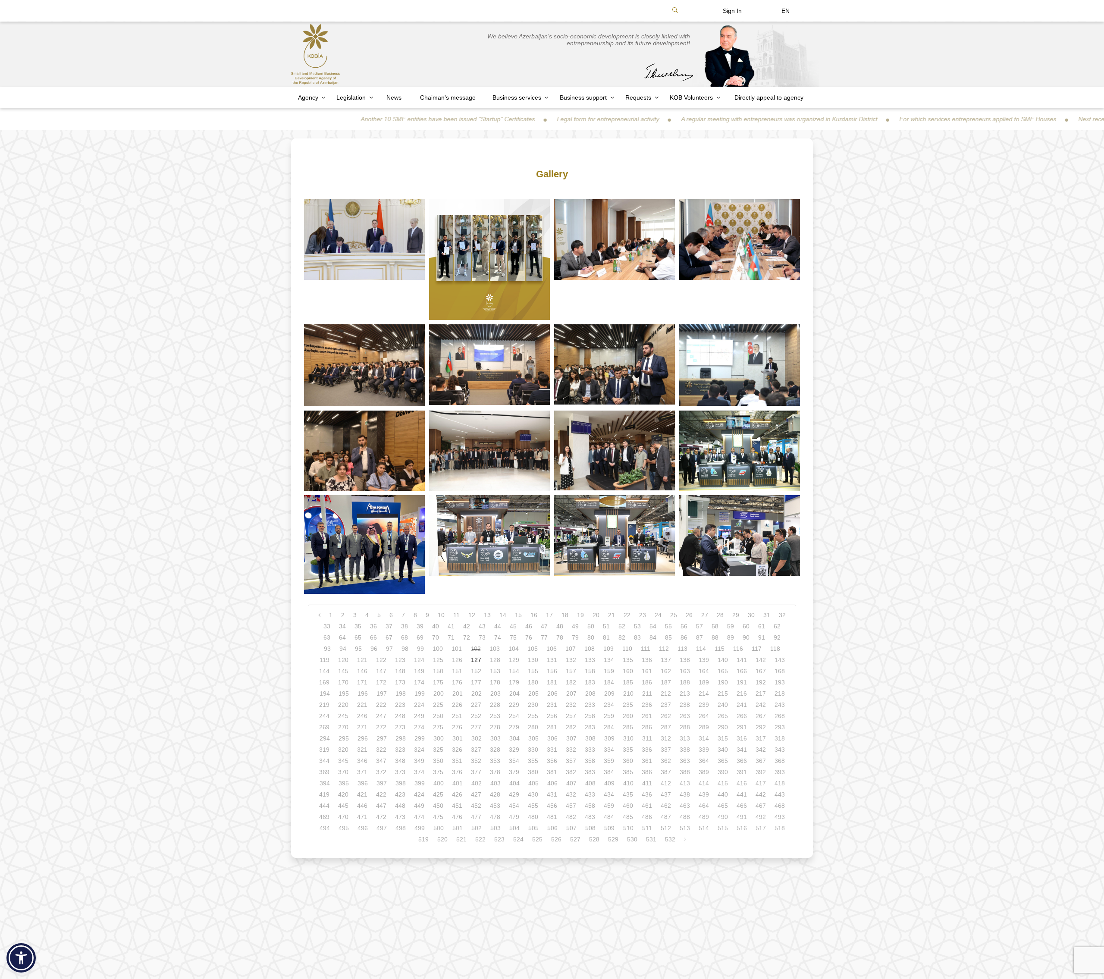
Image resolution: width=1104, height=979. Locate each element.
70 (435, 637)
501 (457, 828)
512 (666, 828)
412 (666, 783)
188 (685, 682)
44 (497, 626)
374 (419, 772)
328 (495, 749)
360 (628, 760)
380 (533, 772)
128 (495, 659)
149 (419, 671)
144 (324, 671)
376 (457, 772)
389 (704, 772)
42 (466, 626)
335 (628, 749)
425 (438, 794)
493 (780, 816)
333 (590, 749)
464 (704, 805)
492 (761, 816)
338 (685, 749)
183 (590, 682)
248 (400, 715)
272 (381, 727)
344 (324, 760)
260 (628, 715)
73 (482, 637)
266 (742, 715)
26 (689, 615)
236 (647, 704)
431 (552, 794)
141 (742, 659)
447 (381, 805)
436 (647, 794)
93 (327, 648)
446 (362, 805)
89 (730, 637)
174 (419, 682)
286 (647, 727)
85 (668, 637)
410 (628, 783)
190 (723, 682)
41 (451, 626)
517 (761, 828)
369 (324, 772)
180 (533, 682)
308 (590, 738)
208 (590, 693)
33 (326, 626)
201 (457, 693)
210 (628, 693)
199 (419, 693)
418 (780, 783)
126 (457, 659)
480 (533, 816)
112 (664, 648)
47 (544, 626)
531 (651, 839)
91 (761, 637)
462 (666, 805)
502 (476, 828)
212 (666, 693)
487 (666, 816)
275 (438, 727)
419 (324, 794)
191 (742, 682)
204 (514, 693)
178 (495, 682)
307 (571, 738)
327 (476, 749)
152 (476, 671)
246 (362, 715)
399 (419, 783)
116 (738, 648)
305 (533, 738)
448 (400, 805)
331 (552, 749)
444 (324, 805)
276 (457, 727)
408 (590, 783)
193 (780, 682)
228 (495, 704)
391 (742, 772)
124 (419, 659)
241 (742, 704)
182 (571, 682)
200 (438, 693)
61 (761, 626)
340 (723, 749)
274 (419, 727)
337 (666, 749)
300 (438, 738)
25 (673, 615)
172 (381, 682)
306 (552, 738)
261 (647, 715)
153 (495, 671)
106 (551, 648)
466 (742, 805)
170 (343, 682)
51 (606, 626)
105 (532, 648)
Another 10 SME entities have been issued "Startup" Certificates (381, 119)
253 (495, 715)
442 (761, 794)
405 (533, 783)
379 (514, 772)
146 (362, 671)
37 (389, 626)
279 (514, 727)
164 (704, 671)
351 (457, 760)
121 (362, 659)
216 (742, 693)
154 (514, 671)
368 (780, 760)
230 (533, 704)
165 (723, 671)
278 (495, 727)
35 (357, 626)
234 (609, 704)
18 (564, 615)
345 (343, 760)
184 (609, 682)
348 (400, 760)
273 (400, 727)
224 (419, 704)
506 (552, 828)
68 (404, 637)
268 (780, 715)
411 (647, 783)
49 (575, 626)
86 (684, 637)
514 (704, 828)
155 (533, 671)
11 (456, 615)
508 (590, 828)
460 (628, 805)
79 (575, 637)
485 (628, 816)
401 (457, 783)
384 (609, 772)
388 (685, 772)
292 (761, 727)
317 (761, 738)
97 (389, 648)
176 (457, 682)
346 (362, 760)
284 (609, 727)
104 (513, 648)
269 (324, 727)
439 (704, 794)
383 (590, 772)
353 (495, 760)
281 (552, 727)
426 (457, 794)
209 (609, 693)
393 (780, 772)
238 (685, 704)
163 (685, 671)
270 (343, 727)
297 (381, 738)
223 (400, 704)
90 (746, 637)
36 (373, 626)
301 (457, 738)
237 (666, 704)
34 (342, 626)
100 (438, 648)
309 (609, 738)
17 (549, 615)
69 (420, 637)
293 (780, 727)
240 (723, 704)
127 (476, 659)
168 (780, 671)
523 (499, 839)
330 (533, 749)
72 (466, 637)
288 (685, 727)
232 (571, 704)
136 (647, 659)
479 (514, 816)
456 (552, 805)
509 (609, 828)
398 (400, 783)
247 (381, 715)
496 (363, 828)
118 (775, 648)
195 (344, 693)
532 (670, 839)
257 (571, 715)
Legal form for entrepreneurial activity (541, 119)
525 (537, 839)
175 (438, 682)
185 (628, 682)
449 (419, 805)
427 (476, 794)
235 (628, 704)
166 (742, 671)
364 (704, 760)
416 (742, 783)
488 (685, 816)
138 (685, 659)
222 (381, 704)
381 (552, 772)
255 (533, 715)
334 (609, 749)
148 (400, 671)
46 (528, 626)
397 (381, 783)
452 (476, 805)
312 (666, 738)
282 (571, 727)
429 (514, 794)
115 (719, 648)
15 (518, 615)
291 (742, 727)
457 (571, 805)
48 (559, 626)
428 (495, 794)
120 (343, 659)
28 (720, 615)
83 (637, 637)
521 (461, 839)
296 (363, 738)
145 (343, 671)
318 (780, 738)
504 (514, 828)
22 (627, 615)
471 (362, 816)
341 (742, 749)
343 (780, 749)
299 (419, 738)
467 (761, 805)
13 (487, 615)
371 (362, 772)
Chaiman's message (448, 97)
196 (363, 693)
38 (404, 626)
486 (647, 816)
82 (621, 637)
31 (766, 615)
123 (400, 659)
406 (552, 783)
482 (571, 816)
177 (476, 682)
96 (373, 648)
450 (438, 805)
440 (723, 794)
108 (589, 648)
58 (715, 626)
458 (590, 805)
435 (628, 794)
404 (514, 783)
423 (400, 794)
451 (457, 805)
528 (594, 839)
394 (325, 783)
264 (704, 715)
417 (761, 783)
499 (419, 828)
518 (780, 828)
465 (723, 805)
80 (590, 637)
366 (742, 760)
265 (723, 715)
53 (637, 626)
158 (590, 671)
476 (457, 816)
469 (324, 816)
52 (621, 626)
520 (442, 839)
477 (476, 816)
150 (438, 671)
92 (777, 637)
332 (571, 749)
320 (343, 749)
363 (685, 760)
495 (344, 828)
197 (381, 693)
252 (476, 715)
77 (544, 637)
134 (609, 659)
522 (480, 839)
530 (632, 839)
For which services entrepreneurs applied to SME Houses (910, 119)
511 (647, 828)
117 (757, 648)
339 (704, 749)
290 (723, 727)
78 (559, 637)
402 (476, 783)
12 (471, 615)
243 (780, 704)
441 (742, 794)
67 (389, 637)
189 (704, 682)
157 (571, 671)
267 (761, 715)
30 (751, 615)
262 (666, 715)
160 (628, 671)
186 (647, 682)
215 (723, 693)
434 (609, 794)
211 (647, 693)
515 (723, 828)
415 (723, 783)
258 (590, 715)
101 (457, 648)
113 (682, 648)
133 (590, 659)
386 (647, 772)
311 (647, 738)
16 (533, 615)
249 (419, 715)
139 (704, 659)
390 (723, 772)
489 (704, 816)
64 (342, 637)
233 (590, 704)
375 (438, 772)
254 (514, 715)
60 (746, 626)
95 (358, 648)
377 (476, 772)
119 (324, 659)
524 (518, 839)
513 (685, 828)
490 (723, 816)
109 (608, 648)
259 (609, 715)
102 (475, 648)
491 (742, 816)
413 (685, 783)
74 (497, 637)
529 (613, 839)
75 (513, 637)
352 (476, 760)
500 (438, 828)
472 (381, 816)
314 (704, 738)
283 (590, 727)
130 (533, 659)
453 (495, 805)
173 (400, 682)
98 (404, 648)
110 (627, 648)
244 (324, 715)
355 (533, 760)
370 (343, 772)
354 (514, 760)
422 (381, 794)
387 (666, 772)
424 (419, 794)
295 (344, 738)
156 (552, 671)
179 (514, 682)
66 (373, 637)
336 (647, 749)
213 (685, 693)
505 (533, 828)
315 (723, 738)
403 (495, 783)
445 (343, 805)
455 (533, 805)
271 (362, 727)
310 (628, 738)
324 (419, 749)
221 (362, 704)
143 (780, 659)
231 (552, 704)
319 (324, 749)
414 (704, 783)
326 (457, 749)
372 (381, 772)
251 (457, 715)
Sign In (732, 10)
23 (642, 615)
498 (400, 828)
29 (735, 615)
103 (494, 648)
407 (571, 783)
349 (419, 760)
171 (362, 682)
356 (552, 760)
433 (590, 794)
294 (325, 738)
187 (666, 682)
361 (647, 760)
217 (761, 693)
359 (609, 760)
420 (343, 794)
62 (777, 626)
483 (590, 816)
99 (420, 648)
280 (533, 727)
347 (381, 760)
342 (761, 749)
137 (666, 659)
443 (780, 794)
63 (326, 637)
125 (438, 659)
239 (704, 704)
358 (590, 760)
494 (325, 828)
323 (400, 749)
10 (441, 615)
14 (502, 615)
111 (645, 648)
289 (704, 727)
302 (476, 738)
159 (609, 671)
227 (476, 704)
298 (400, 738)
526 (556, 839)
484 (609, 816)
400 (438, 783)
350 (438, 760)
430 (533, 794)
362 (666, 760)
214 (704, 693)
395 (344, 783)
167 (761, 671)
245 (343, 715)
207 (571, 693)
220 (343, 704)
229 (514, 704)
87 (699, 637)
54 (652, 626)
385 (628, 772)
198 (400, 693)
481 (552, 816)
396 (363, 783)
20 (596, 615)
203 (495, 693)
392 (761, 772)
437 (666, 794)
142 (761, 659)
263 (685, 715)
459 (609, 805)
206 (552, 693)
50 (590, 626)
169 (324, 682)
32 (782, 615)
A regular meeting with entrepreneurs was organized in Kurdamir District (712, 119)
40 (435, 626)
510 (628, 828)
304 (514, 738)
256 (552, 715)
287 (666, 727)
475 (438, 816)
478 (495, 816)
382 (571, 772)
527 (575, 839)
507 (571, 828)
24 (658, 615)
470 (343, 816)
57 (699, 626)
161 (647, 671)
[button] (21, 957)
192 (761, 682)
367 (761, 760)
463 (685, 805)
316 (742, 738)
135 (628, 659)
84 (652, 637)
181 (552, 682)
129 (514, 659)
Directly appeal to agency (768, 97)
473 (400, 816)
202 (476, 693)
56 (684, 626)
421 (362, 794)
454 (514, 805)
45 (513, 626)
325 (438, 749)
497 (381, 828)
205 (533, 693)
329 (514, 749)
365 (723, 760)
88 (715, 637)
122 (381, 659)
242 (761, 704)
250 (438, 715)
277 (476, 727)
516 (742, 828)
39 (420, 626)
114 (701, 648)
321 (362, 749)
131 (552, 659)
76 (528, 637)
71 (451, 637)
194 (325, 693)
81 (606, 637)
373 (400, 772)
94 (342, 648)
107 (570, 648)
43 (482, 626)
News (393, 97)
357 (571, 760)
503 (495, 828)
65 (357, 637)
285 (628, 727)
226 (457, 704)
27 (704, 615)
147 (381, 671)
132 (571, 659)
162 (666, 671)
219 (324, 704)
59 (730, 626)
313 (685, 738)
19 (580, 615)
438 (685, 794)
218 (780, 693)
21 (611, 615)
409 (609, 783)
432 (571, 794)
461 (647, 805)
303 (495, 738)
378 (495, 772)
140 (723, 659)
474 (419, 816)
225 (438, 704)
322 (381, 749)
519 (423, 839)
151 (457, 671)
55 (668, 626)
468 (780, 805)
